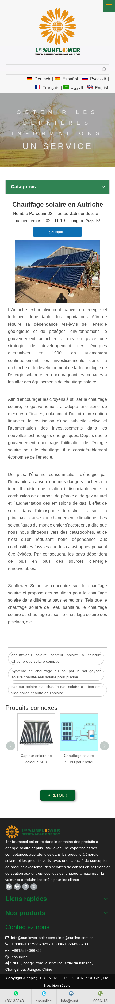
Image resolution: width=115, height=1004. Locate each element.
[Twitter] (33, 886)
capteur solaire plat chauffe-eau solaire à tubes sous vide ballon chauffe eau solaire (57, 689)
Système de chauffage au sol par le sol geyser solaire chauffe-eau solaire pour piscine (56, 674)
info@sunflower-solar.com (33, 938)
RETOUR (58, 795)
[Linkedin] (25, 886)
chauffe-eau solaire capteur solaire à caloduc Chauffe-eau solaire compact (56, 658)
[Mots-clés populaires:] (104, 69)
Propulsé (93, 221)
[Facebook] (9, 886)
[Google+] (17, 886)
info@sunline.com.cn (76, 938)
